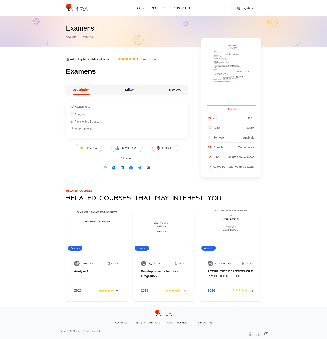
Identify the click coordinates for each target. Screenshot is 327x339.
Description (81, 89)
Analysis (71, 37)
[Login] (259, 8)
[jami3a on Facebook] (250, 334)
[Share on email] (149, 168)
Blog (140, 8)
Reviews (175, 89)
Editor (129, 89)
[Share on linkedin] (122, 168)
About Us (158, 8)
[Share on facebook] (131, 168)
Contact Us (182, 8)
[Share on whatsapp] (105, 168)
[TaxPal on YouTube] (266, 334)
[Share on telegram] (114, 168)
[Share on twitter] (140, 168)
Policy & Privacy (178, 322)
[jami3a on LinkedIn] (258, 334)
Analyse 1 (81, 271)
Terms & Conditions (147, 322)
